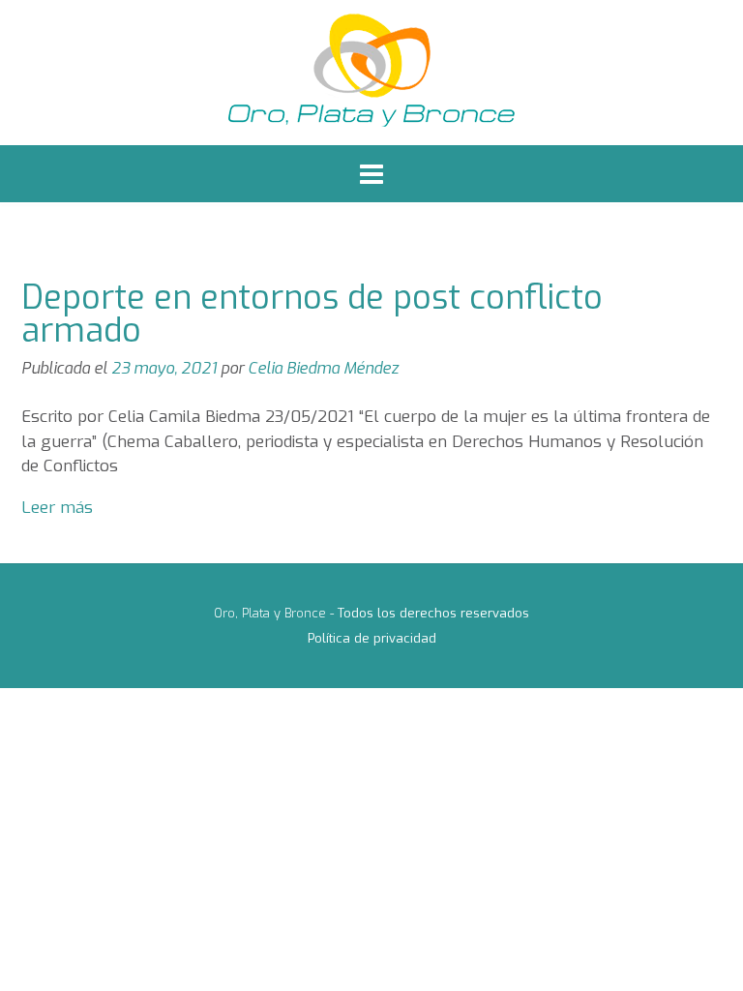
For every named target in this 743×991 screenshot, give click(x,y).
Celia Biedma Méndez (323, 368)
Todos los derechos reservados (433, 613)
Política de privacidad (372, 638)
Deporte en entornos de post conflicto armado (312, 314)
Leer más (57, 507)
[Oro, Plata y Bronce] (371, 72)
